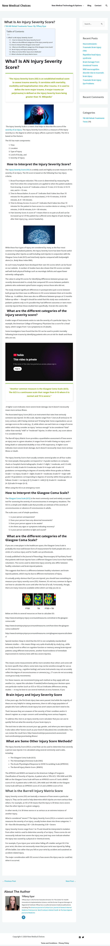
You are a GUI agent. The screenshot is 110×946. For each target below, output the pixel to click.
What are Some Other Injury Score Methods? (26, 52)
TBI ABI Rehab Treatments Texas (18, 26)
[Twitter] (83, 937)
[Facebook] (80, 937)
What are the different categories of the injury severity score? (32, 42)
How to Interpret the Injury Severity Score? (26, 40)
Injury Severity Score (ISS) (19, 170)
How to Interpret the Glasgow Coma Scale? (26, 45)
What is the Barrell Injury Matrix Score (24, 54)
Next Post (71, 881)
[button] (83, 5)
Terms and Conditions (49, 943)
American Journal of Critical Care (42, 907)
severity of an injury (13, 130)
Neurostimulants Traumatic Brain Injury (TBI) (92, 47)
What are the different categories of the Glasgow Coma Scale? (32, 47)
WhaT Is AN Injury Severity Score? (20, 38)
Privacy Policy (64, 943)
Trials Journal (32, 910)
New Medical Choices (16, 5)
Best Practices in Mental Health (48, 910)
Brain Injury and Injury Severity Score (24, 49)
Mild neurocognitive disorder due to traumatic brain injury (93, 72)
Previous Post (9, 881)
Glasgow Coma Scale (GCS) (20, 498)
